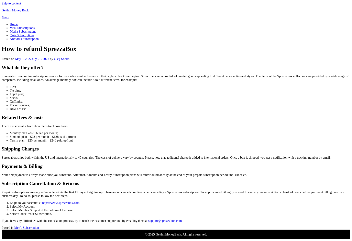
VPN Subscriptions (22, 28)
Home (14, 24)
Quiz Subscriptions (22, 35)
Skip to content (11, 3)
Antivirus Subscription (24, 39)
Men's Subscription (26, 227)
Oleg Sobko (61, 59)
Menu (5, 17)
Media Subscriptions (23, 31)
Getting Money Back (15, 10)
